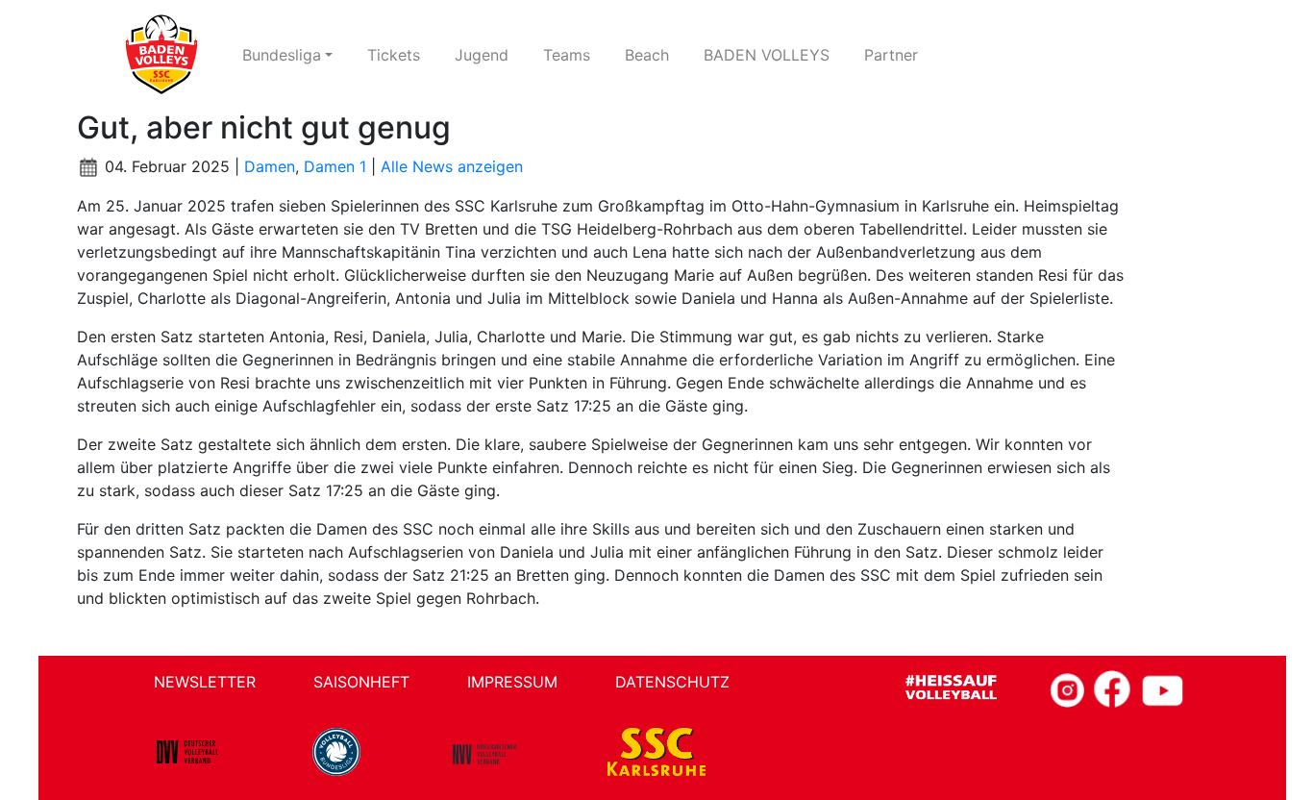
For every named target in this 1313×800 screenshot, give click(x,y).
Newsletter (205, 681)
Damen (269, 166)
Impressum (512, 681)
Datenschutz (672, 681)
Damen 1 (335, 166)
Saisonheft (361, 681)
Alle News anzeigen (452, 166)
